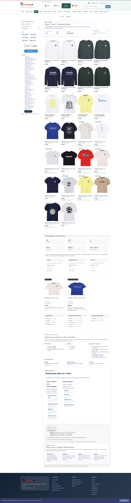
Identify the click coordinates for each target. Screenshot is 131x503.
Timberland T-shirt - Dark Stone (101, 195)
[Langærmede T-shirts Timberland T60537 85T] (53, 76)
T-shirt (62, 16)
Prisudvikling (94, 490)
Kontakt (54, 481)
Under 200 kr (25, 34)
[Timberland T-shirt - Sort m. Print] (69, 158)
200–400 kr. (48, 320)
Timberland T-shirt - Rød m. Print (85, 168)
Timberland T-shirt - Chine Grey (68, 195)
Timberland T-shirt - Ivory (99, 168)
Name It (28, 95)
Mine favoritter (93, 3)
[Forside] (26, 4)
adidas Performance (30, 59)
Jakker (40, 11)
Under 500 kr (33, 34)
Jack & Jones (29, 77)
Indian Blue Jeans (30, 76)
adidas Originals (29, 58)
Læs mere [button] (38, 500)
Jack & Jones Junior (30, 78)
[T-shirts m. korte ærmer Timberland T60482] (53, 103)
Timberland (54, 429)
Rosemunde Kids (29, 101)
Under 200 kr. (48, 318)
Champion (28, 65)
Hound (27, 73)
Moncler (28, 93)
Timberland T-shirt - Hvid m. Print (68, 222)
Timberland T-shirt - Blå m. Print (51, 141)
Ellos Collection (29, 67)
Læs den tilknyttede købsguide (99, 357)
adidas (27, 56)
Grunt (27, 71)
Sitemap (74, 486)
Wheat (27, 110)
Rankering (94, 494)
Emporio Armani (29, 69)
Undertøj (74, 11)
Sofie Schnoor (29, 103)
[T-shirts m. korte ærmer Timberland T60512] (69, 103)
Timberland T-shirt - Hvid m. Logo (52, 168)
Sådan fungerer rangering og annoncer (29, 113)
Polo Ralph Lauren (30, 99)
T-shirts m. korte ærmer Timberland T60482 (50, 115)
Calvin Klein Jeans (30, 63)
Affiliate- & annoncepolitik (58, 488)
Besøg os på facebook (77, 481)
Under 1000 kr (25, 37)
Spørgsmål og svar (76, 479)
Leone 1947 (28, 84)
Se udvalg (49, 270)
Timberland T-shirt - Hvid (99, 141)
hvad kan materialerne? (68, 466)
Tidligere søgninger (76, 484)
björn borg (28, 61)
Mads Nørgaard (29, 89)
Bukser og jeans (29, 11)
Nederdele (85, 11)
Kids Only (28, 81)
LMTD (27, 88)
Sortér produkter (24, 26)
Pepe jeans (28, 97)
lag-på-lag (85, 466)
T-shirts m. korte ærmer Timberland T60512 (66, 115)
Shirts (36, 11)
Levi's (27, 86)
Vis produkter (31, 51)
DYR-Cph (28, 66)
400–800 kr (24, 40)
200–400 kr (33, 37)
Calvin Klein (28, 62)
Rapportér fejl (93, 441)
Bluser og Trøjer (48, 11)
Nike (27, 96)
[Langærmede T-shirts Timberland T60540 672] (86, 76)
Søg (108, 6)
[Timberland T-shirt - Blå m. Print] (53, 131)
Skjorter (79, 11)
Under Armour (29, 107)
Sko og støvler (66, 11)
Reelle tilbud (94, 488)
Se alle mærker (28, 111)
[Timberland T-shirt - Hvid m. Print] (69, 212)
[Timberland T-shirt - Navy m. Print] (69, 131)
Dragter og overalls (103, 11)
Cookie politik (57, 490)
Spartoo (93, 320)
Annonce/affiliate (77, 441)
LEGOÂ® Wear (29, 82)
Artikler (93, 479)
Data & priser (71, 441)
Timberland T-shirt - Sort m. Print (68, 168)
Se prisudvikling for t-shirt (97, 354)
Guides (93, 481)
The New (28, 104)
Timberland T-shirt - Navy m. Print (68, 141)
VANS (27, 108)
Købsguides (94, 486)
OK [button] (124, 500)
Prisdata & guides (96, 484)
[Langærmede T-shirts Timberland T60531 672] (86, 49)
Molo (27, 92)
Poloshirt (68, 16)
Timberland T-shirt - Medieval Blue (52, 222)
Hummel (28, 74)
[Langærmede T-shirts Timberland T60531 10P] (53, 49)
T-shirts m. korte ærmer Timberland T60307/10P (99, 115)
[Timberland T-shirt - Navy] (53, 185)
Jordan (27, 80)
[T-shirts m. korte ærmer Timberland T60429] (86, 103)
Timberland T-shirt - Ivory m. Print (85, 141)
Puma (27, 100)
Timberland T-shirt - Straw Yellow (85, 195)
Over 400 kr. (48, 322)
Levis (27, 85)
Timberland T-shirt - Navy (50, 195)
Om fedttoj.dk (55, 479)
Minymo (28, 91)
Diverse (60, 11)
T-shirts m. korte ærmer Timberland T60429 (83, 115)
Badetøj (96, 11)
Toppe (91, 11)
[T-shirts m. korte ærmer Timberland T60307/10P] (102, 103)
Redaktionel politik (56, 486)
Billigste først (32, 40)
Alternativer (94, 492)
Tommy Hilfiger (29, 106)
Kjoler (22, 11)
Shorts (54, 11)
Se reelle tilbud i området (97, 356)
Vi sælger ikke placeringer (85, 441)
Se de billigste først (49, 324)
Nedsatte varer (104, 3)
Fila (27, 70)
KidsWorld (93, 318)
